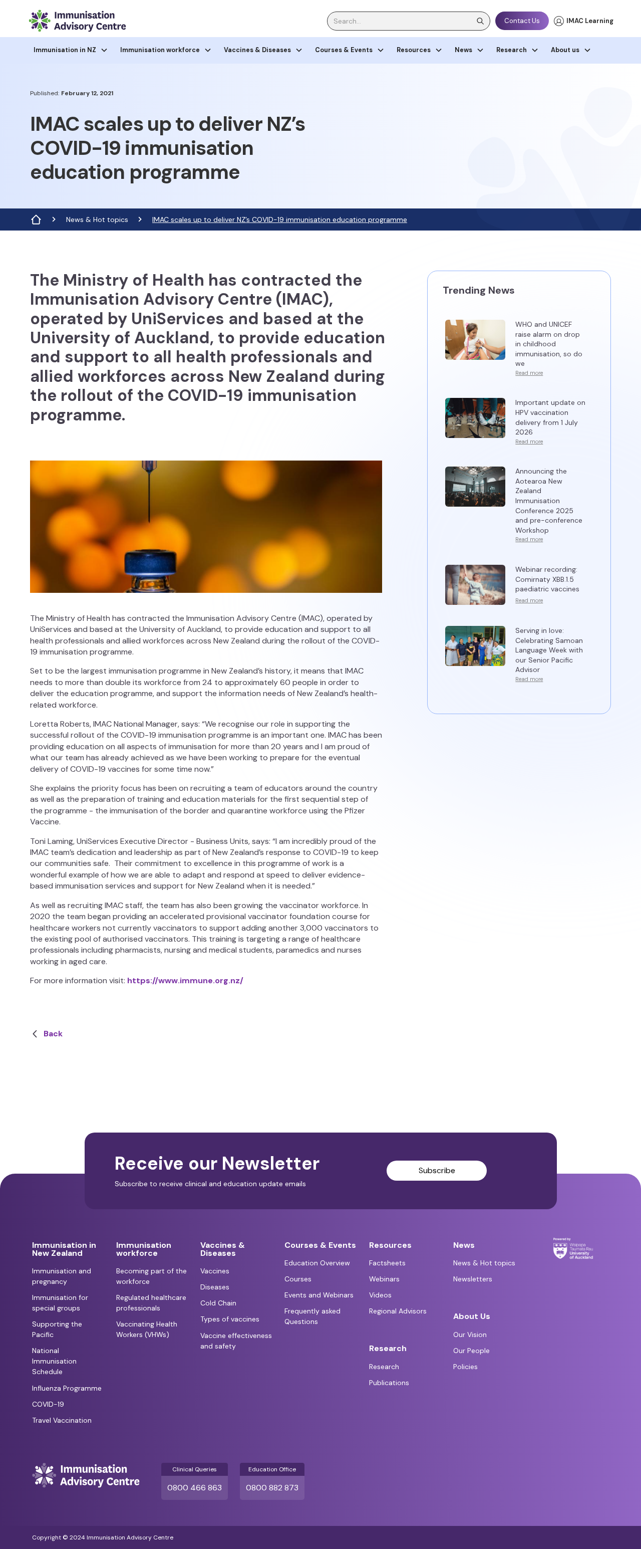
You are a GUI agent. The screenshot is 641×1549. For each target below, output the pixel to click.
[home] (77, 21)
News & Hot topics (97, 219)
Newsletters (472, 1278)
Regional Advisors (398, 1310)
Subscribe (437, 1170)
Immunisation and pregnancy (61, 1276)
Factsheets (387, 1262)
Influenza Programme (67, 1388)
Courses (297, 1278)
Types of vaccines (229, 1318)
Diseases (214, 1286)
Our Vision (470, 1334)
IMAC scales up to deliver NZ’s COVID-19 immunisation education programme (279, 219)
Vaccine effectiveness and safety (236, 1341)
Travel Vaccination (62, 1420)
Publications (389, 1382)
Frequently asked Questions (312, 1316)
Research (384, 1366)
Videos (380, 1294)
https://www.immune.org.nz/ (187, 980)
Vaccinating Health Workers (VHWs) (146, 1329)
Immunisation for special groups (60, 1302)
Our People (471, 1350)
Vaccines (214, 1270)
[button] (71, 50)
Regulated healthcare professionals (151, 1302)
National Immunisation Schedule (54, 1361)
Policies (465, 1366)
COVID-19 (48, 1404)
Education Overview (317, 1262)
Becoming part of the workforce (151, 1276)
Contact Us (522, 21)
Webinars (384, 1278)
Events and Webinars (319, 1294)
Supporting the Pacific (57, 1329)
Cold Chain (218, 1302)
